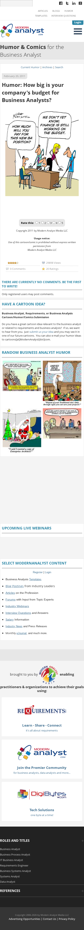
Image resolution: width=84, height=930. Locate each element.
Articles (43, 11)
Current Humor (30, 67)
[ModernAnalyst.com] (41, 752)
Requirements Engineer (14, 865)
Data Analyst (7, 881)
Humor (68, 11)
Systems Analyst (10, 876)
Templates (41, 15)
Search (59, 67)
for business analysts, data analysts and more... (41, 773)
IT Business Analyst (11, 860)
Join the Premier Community (41, 767)
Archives (47, 67)
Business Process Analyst (15, 854)
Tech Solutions (42, 810)
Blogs (56, 11)
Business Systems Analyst (15, 871)
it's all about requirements (42, 730)
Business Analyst (10, 849)
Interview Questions (63, 15)
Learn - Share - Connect (42, 725)
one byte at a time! (42, 815)
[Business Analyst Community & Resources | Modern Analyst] (22, 30)
